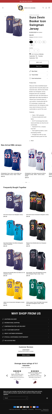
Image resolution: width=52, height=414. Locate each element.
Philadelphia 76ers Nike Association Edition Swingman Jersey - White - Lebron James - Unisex (35, 174)
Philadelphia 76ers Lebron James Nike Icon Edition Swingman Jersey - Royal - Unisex (11, 174)
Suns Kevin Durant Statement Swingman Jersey (37, 214)
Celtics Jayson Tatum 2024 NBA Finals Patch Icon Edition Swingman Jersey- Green (36, 303)
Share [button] (32, 140)
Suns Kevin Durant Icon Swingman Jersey (13, 214)
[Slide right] (28, 182)
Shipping (31, 37)
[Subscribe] (26, 398)
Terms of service (38, 409)
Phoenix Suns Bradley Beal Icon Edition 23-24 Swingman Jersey (14, 273)
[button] (2, 7)
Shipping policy (46, 409)
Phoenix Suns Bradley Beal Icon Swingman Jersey (36, 243)
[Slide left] (23, 182)
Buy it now (39, 66)
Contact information (45, 410)
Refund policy (24, 409)
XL (44, 42)
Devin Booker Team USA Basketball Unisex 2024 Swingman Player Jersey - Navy (36, 273)
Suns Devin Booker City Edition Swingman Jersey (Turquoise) (13, 243)
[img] (26, 366)
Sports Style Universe (16, 409)
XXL (32, 45)
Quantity (31, 48)
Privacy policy (31, 409)
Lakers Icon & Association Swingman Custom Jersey (13, 303)
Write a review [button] (26, 355)
